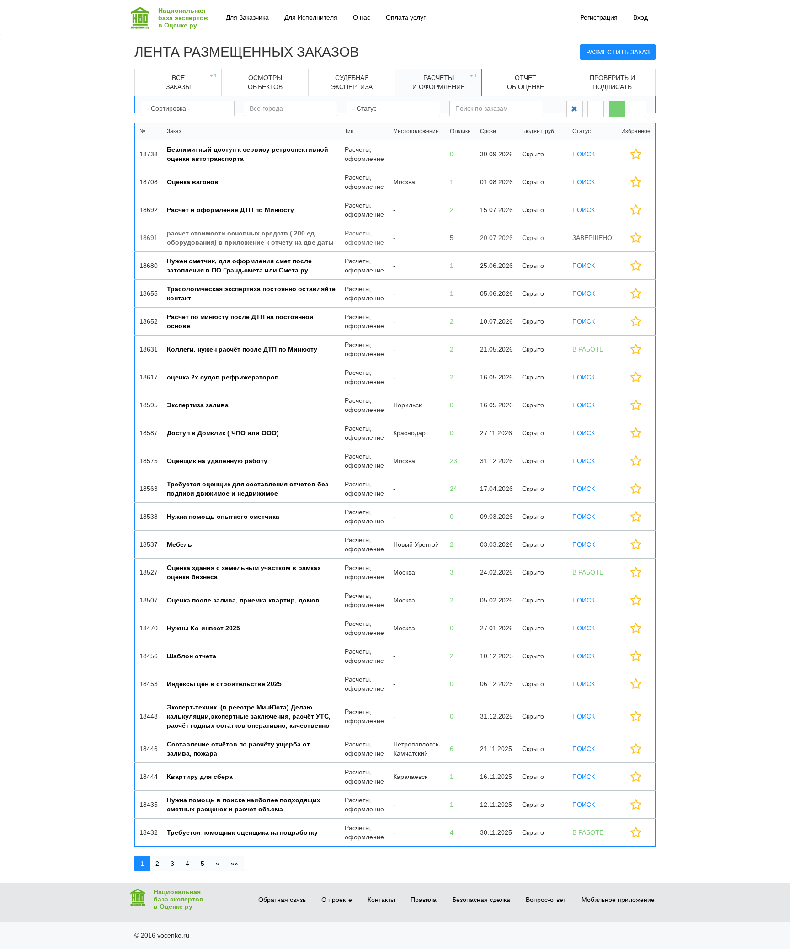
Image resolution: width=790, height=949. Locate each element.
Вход (640, 17)
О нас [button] (361, 17)
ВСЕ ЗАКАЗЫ (191, 82)
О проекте (336, 899)
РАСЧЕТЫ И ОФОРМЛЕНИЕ (444, 82)
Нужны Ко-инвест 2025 (203, 628)
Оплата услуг (406, 17)
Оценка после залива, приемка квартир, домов (243, 600)
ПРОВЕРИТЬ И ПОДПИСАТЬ (612, 82)
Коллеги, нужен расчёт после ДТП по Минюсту (242, 349)
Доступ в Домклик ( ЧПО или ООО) (223, 433)
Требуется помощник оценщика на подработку (242, 832)
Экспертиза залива (198, 405)
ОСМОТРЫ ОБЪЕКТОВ (265, 82)
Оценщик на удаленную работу (217, 460)
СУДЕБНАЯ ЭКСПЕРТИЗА (352, 82)
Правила (424, 899)
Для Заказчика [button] (247, 17)
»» (234, 863)
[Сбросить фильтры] (574, 109)
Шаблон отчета (191, 656)
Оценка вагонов (193, 182)
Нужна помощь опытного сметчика (223, 516)
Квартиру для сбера (200, 776)
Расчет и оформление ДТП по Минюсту (230, 209)
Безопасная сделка (481, 899)
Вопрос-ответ (546, 899)
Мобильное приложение (618, 899)
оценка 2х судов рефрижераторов (223, 377)
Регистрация (599, 17)
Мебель (179, 544)
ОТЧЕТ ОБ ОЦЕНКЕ (525, 82)
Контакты (381, 899)
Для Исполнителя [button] (310, 17)
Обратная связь (282, 899)
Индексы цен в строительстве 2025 (224, 684)
